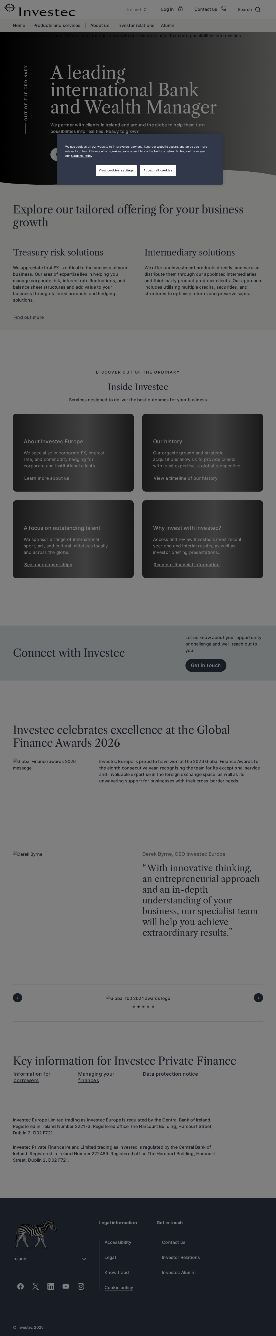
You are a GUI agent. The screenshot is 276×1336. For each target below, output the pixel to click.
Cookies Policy (81, 156)
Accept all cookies (157, 170)
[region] (140, 159)
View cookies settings (116, 170)
